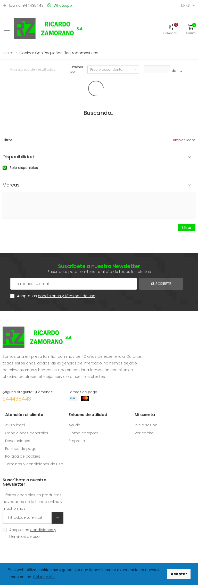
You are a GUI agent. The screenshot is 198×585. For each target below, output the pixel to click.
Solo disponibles (24, 167)
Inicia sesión (146, 425)
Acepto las (56, 295)
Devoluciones (17, 440)
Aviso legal (15, 425)
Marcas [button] (11, 185)
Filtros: (8, 140)
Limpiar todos (184, 140)
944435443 (17, 398)
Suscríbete (161, 283)
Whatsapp (63, 5)
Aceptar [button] (179, 573)
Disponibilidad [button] (18, 157)
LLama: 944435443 (26, 5)
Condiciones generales (26, 433)
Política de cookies (22, 456)
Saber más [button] (44, 577)
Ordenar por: (76, 69)
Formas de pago (21, 448)
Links (185, 5)
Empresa (77, 440)
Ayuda (74, 425)
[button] (170, 29)
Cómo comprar (83, 433)
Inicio (7, 52)
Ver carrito (144, 433)
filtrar (186, 227)
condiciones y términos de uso (66, 295)
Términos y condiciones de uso (34, 464)
